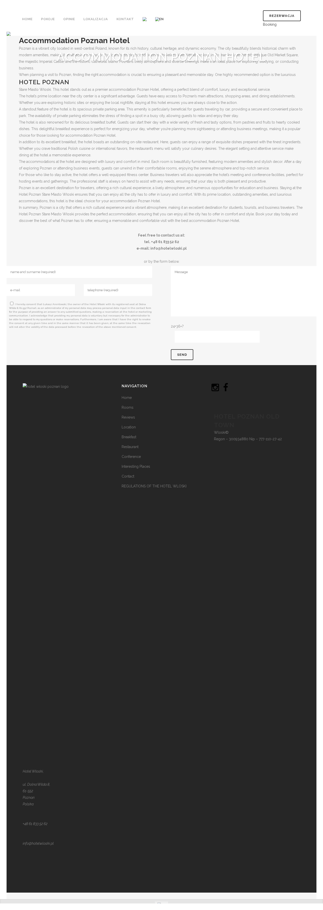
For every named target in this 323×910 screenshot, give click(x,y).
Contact (128, 476)
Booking (270, 24)
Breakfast (129, 437)
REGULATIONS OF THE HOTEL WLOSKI (154, 486)
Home (127, 398)
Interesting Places (136, 466)
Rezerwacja (281, 16)
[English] (160, 19)
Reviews (128, 417)
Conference (131, 457)
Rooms (127, 407)
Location (129, 427)
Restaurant (130, 447)
